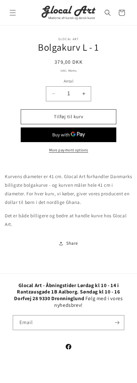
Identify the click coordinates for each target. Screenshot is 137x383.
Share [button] (72, 243)
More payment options (68, 150)
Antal (68, 81)
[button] (13, 13)
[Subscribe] (117, 322)
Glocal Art (75, 377)
